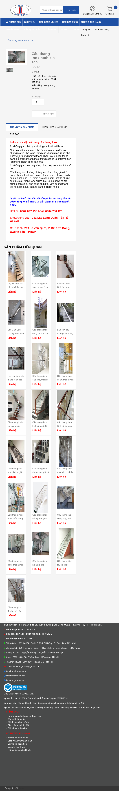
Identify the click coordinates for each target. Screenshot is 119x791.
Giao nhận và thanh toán (20, 740)
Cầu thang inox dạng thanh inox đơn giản (15, 565)
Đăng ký (98, 14)
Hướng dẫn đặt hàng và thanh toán (25, 716)
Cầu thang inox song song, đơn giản (40, 287)
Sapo (21, 788)
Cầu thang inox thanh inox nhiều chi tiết (65, 472)
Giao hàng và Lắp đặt (18, 725)
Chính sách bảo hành (18, 722)
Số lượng (36, 96)
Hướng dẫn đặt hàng (18, 737)
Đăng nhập (88, 14)
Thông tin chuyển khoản (19, 750)
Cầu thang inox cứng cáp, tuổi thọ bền (64, 518)
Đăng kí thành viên (17, 747)
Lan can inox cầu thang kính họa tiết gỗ (16, 380)
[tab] (22, 127)
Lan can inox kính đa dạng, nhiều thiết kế (64, 287)
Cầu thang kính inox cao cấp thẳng (15, 426)
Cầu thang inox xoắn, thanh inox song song (65, 380)
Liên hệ (36, 67)
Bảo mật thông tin (16, 719)
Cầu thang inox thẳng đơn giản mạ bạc (39, 518)
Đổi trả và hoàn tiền (17, 744)
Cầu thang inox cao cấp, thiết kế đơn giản (40, 380)
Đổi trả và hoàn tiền (17, 728)
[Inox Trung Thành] (20, 9)
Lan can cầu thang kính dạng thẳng (65, 333)
